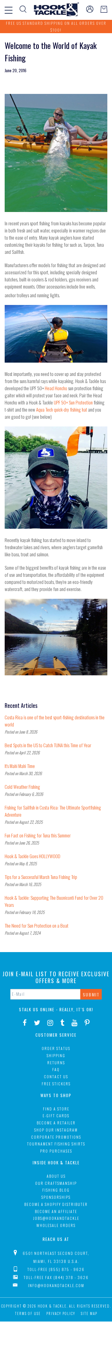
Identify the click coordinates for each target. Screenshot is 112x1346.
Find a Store (56, 1108)
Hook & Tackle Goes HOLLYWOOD (32, 856)
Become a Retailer (56, 1122)
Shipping (56, 1055)
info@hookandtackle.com (56, 1285)
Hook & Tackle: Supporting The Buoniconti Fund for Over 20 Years (54, 901)
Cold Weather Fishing (22, 786)
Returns (56, 1062)
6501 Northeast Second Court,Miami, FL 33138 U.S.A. (56, 1257)
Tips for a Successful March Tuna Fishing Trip (41, 876)
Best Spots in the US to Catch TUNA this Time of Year (48, 745)
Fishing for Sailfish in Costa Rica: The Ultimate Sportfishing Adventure (53, 811)
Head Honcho (56, 388)
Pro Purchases (56, 1151)
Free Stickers (56, 1083)
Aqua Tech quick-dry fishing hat (62, 409)
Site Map (89, 1313)
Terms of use (28, 1313)
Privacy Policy (60, 1313)
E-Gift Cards (56, 1115)
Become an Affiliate (56, 1211)
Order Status (56, 1048)
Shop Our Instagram (56, 1129)
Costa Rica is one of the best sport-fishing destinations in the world (55, 721)
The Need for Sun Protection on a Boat (36, 925)
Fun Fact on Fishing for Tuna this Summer (38, 835)
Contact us (56, 1076)
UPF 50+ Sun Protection (74, 402)
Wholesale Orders (56, 1225)
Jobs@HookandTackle (56, 1218)
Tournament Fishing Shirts (56, 1143)
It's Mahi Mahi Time (20, 765)
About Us (56, 1176)
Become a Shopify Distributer (56, 1204)
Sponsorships (56, 1197)
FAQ (56, 1069)
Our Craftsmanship (56, 1183)
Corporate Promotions (56, 1137)
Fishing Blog (56, 1190)
